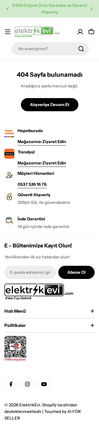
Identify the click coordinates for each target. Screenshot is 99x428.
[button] (7, 8)
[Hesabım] (80, 31)
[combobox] (50, 48)
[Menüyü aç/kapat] (7, 31)
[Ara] (81, 48)
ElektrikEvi (29, 404)
